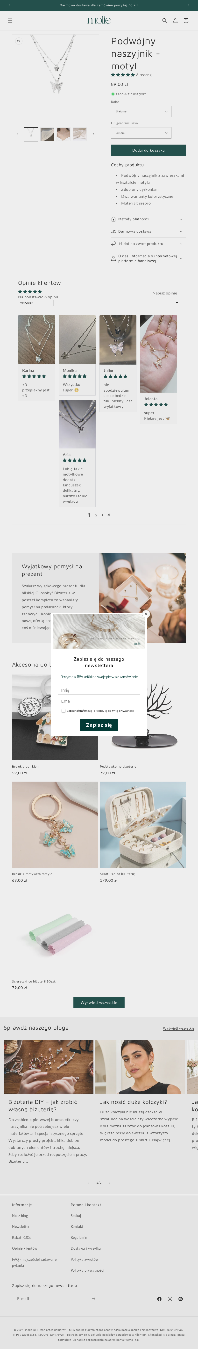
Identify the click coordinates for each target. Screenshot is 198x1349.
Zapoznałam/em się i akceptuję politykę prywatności (100, 710)
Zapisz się (99, 725)
